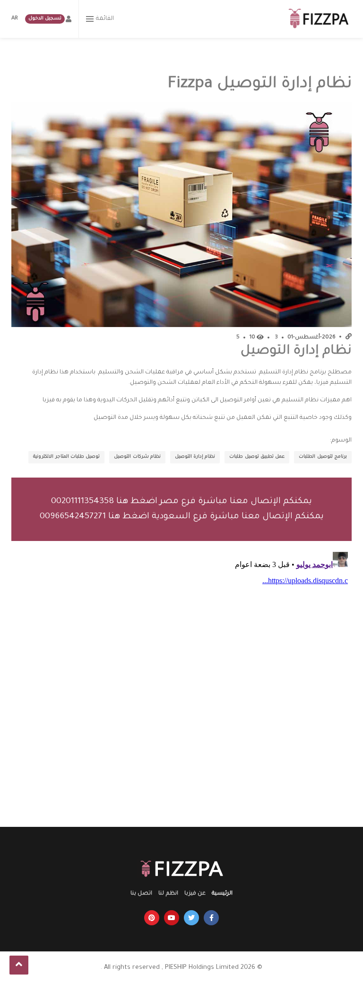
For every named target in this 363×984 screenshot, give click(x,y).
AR (14, 19)
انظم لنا (168, 894)
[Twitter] (191, 917)
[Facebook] (211, 917)
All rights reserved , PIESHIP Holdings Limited (171, 967)
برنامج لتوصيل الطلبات (323, 457)
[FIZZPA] (319, 19)
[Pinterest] (151, 917)
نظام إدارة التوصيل (195, 457)
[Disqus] (181, 666)
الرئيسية (222, 894)
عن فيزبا (195, 894)
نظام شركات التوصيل (137, 457)
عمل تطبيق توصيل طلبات (257, 457)
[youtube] (171, 917)
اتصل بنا (141, 894)
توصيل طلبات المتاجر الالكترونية (66, 457)
